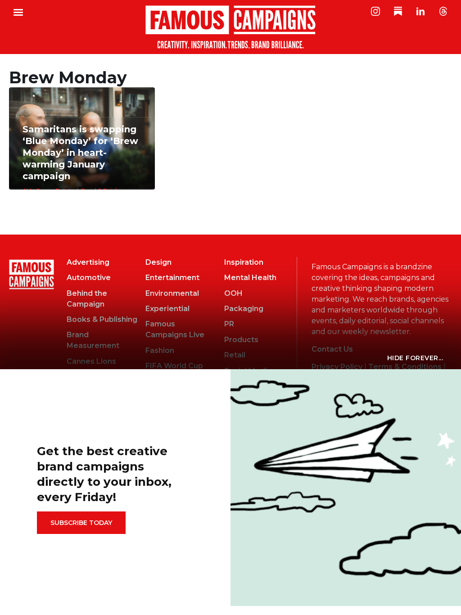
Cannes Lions (91, 361)
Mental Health (250, 277)
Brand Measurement (93, 340)
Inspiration (243, 262)
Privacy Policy (337, 366)
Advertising (88, 262)
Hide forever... (415, 358)
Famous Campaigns (230, 27)
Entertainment (172, 277)
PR (229, 324)
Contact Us (332, 349)
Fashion (159, 350)
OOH (233, 293)
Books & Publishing (102, 319)
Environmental (172, 293)
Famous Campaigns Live (174, 329)
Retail (234, 355)
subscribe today (81, 523)
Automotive (89, 277)
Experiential (167, 308)
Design (158, 262)
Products (241, 339)
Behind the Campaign (87, 298)
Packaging (243, 308)
